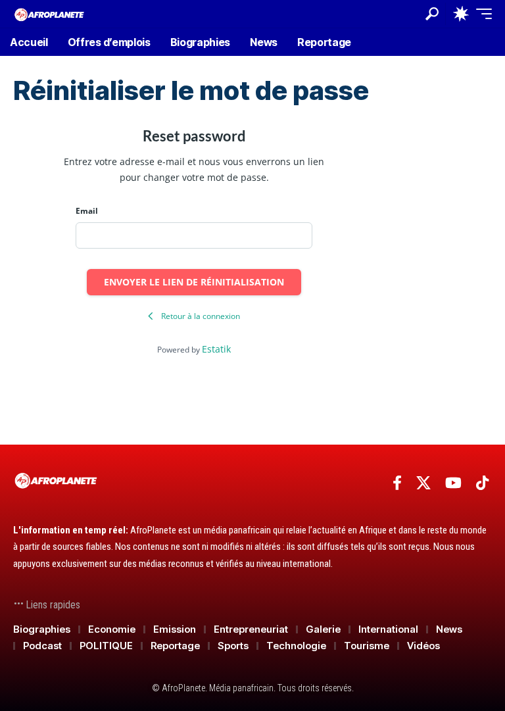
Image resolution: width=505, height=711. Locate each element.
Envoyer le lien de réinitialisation (194, 282)
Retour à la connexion (200, 316)
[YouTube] (453, 483)
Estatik (216, 349)
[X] (423, 483)
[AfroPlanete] (49, 13)
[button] (432, 13)
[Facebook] (397, 483)
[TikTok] (482, 483)
